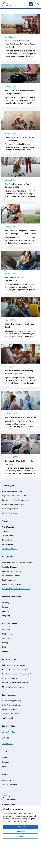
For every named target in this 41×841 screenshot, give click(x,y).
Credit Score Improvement (12, 584)
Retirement (6, 611)
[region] (20, 823)
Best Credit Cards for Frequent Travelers (17, 563)
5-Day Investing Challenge (12, 701)
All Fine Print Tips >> (9, 732)
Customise (20, 831)
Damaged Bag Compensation (13, 504)
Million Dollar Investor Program (13, 665)
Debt (4, 647)
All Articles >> (7, 744)
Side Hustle (6, 638)
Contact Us (6, 780)
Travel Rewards (8, 527)
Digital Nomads (8, 544)
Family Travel (7, 540)
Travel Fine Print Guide (10, 714)
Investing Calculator (9, 709)
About (4, 758)
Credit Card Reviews (9, 567)
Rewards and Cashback (11, 576)
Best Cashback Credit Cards (12, 571)
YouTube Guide (8, 718)
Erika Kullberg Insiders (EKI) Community (17, 674)
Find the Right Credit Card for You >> (16, 589)
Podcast (5, 762)
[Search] (38, 4)
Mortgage (5, 651)
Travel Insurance (8, 536)
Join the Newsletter (9, 785)
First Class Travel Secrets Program (15, 670)
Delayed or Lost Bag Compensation (15, 500)
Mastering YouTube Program (13, 687)
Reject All (20, 837)
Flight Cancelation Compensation (14, 496)
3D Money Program (9, 678)
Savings (5, 607)
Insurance (6, 630)
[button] (31, 4)
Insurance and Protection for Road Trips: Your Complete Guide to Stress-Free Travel (20, 44)
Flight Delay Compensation (12, 491)
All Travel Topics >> (9, 549)
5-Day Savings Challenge (11, 705)
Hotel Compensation (10, 509)
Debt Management (9, 580)
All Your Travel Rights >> (11, 513)
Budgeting (6, 616)
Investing (5, 603)
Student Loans (7, 634)
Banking (5, 643)
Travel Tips (6, 531)
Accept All (21, 826)
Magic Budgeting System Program (15, 683)
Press (4, 766)
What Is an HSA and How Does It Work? (20, 417)
